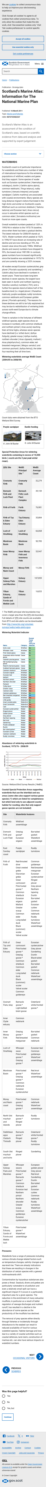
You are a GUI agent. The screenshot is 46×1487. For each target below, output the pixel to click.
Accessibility (7, 1448)
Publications (14, 80)
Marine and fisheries (15, 114)
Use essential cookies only (23, 47)
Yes (8, 1396)
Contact (28, 1448)
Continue (8, 1417)
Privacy (41, 1453)
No (8, 1402)
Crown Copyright (8, 1453)
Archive (18, 1448)
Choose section (10, 154)
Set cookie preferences (23, 54)
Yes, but (10, 1408)
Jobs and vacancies (27, 1453)
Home (4, 80)
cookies (12, 4)
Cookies (37, 1448)
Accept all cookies (23, 39)
